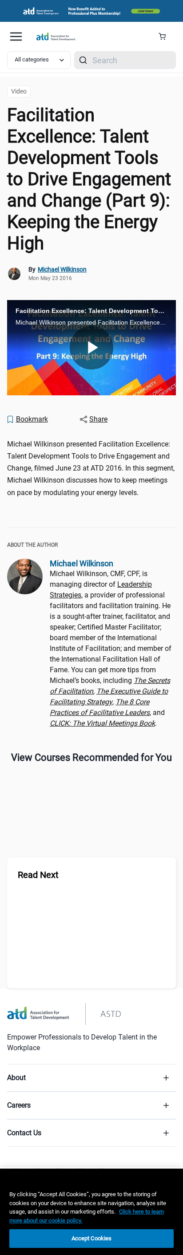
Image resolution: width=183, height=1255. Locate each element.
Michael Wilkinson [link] (62, 269)
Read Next (38, 874)
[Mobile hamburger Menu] (16, 36)
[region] (91, 1212)
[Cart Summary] (165, 36)
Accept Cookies (92, 1238)
